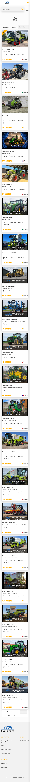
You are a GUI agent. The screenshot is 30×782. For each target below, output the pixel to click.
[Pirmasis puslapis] (14, 715)
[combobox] (23, 27)
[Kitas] (22, 715)
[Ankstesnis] (18, 715)
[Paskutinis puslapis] (26, 715)
